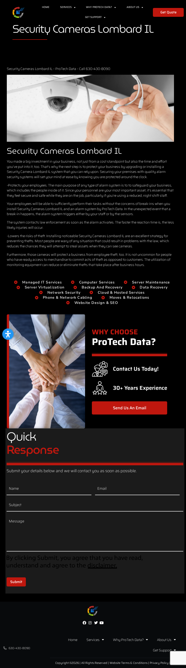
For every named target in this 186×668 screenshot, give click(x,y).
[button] (8, 334)
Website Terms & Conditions (128, 663)
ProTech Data (65, 69)
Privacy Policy (159, 663)
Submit (16, 582)
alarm (161, 171)
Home (45, 7)
